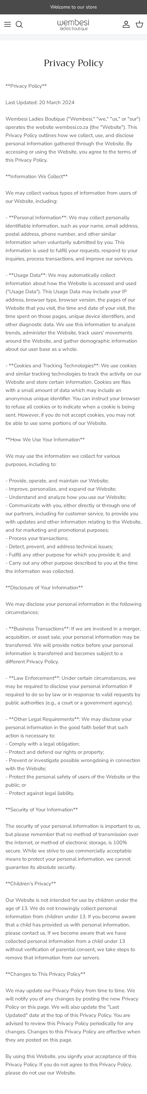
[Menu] (7, 24)
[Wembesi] (73, 24)
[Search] (22, 24)
